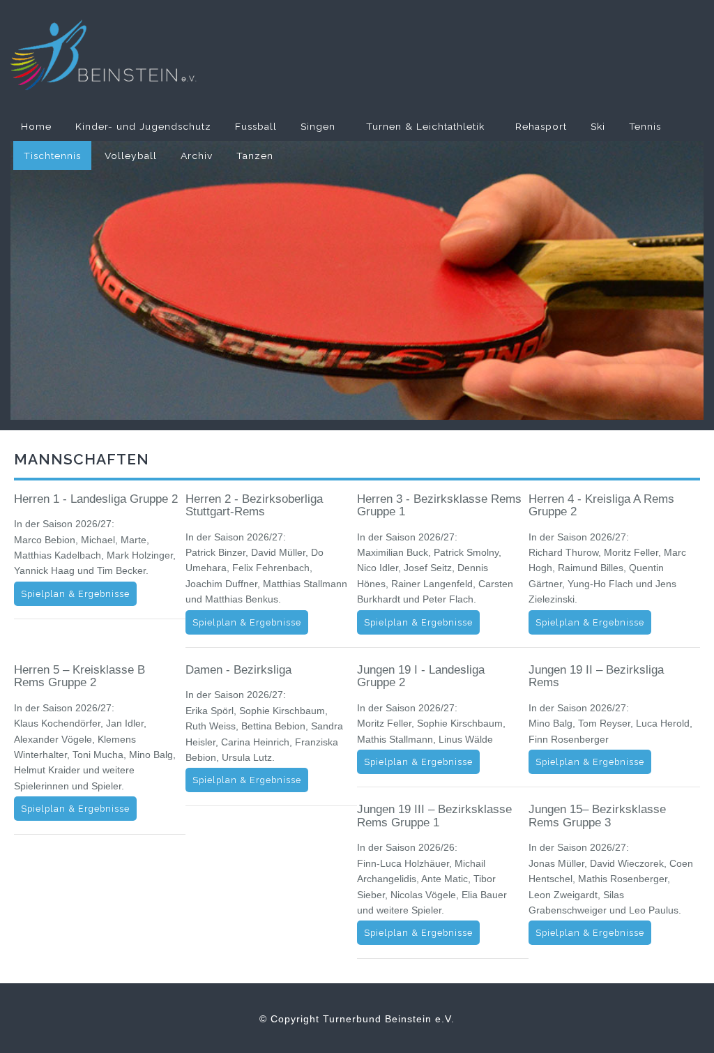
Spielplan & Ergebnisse (75, 594)
